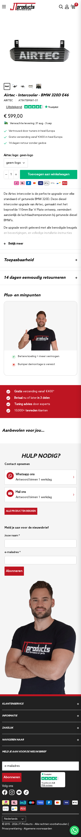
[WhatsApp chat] (74, 830)
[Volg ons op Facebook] (4, 792)
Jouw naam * (12, 535)
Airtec (8, 100)
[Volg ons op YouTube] (19, 792)
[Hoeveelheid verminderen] (6, 174)
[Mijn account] (67, 7)
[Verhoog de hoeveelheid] (16, 174)
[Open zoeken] (61, 7)
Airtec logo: (18, 155)
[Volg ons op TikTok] (26, 792)
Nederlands (11, 819)
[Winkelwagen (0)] (73, 6)
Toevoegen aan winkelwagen (49, 174)
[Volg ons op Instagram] (12, 792)
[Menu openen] (4, 6)
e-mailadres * (13, 552)
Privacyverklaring (12, 828)
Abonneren (14, 571)
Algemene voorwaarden (38, 828)
